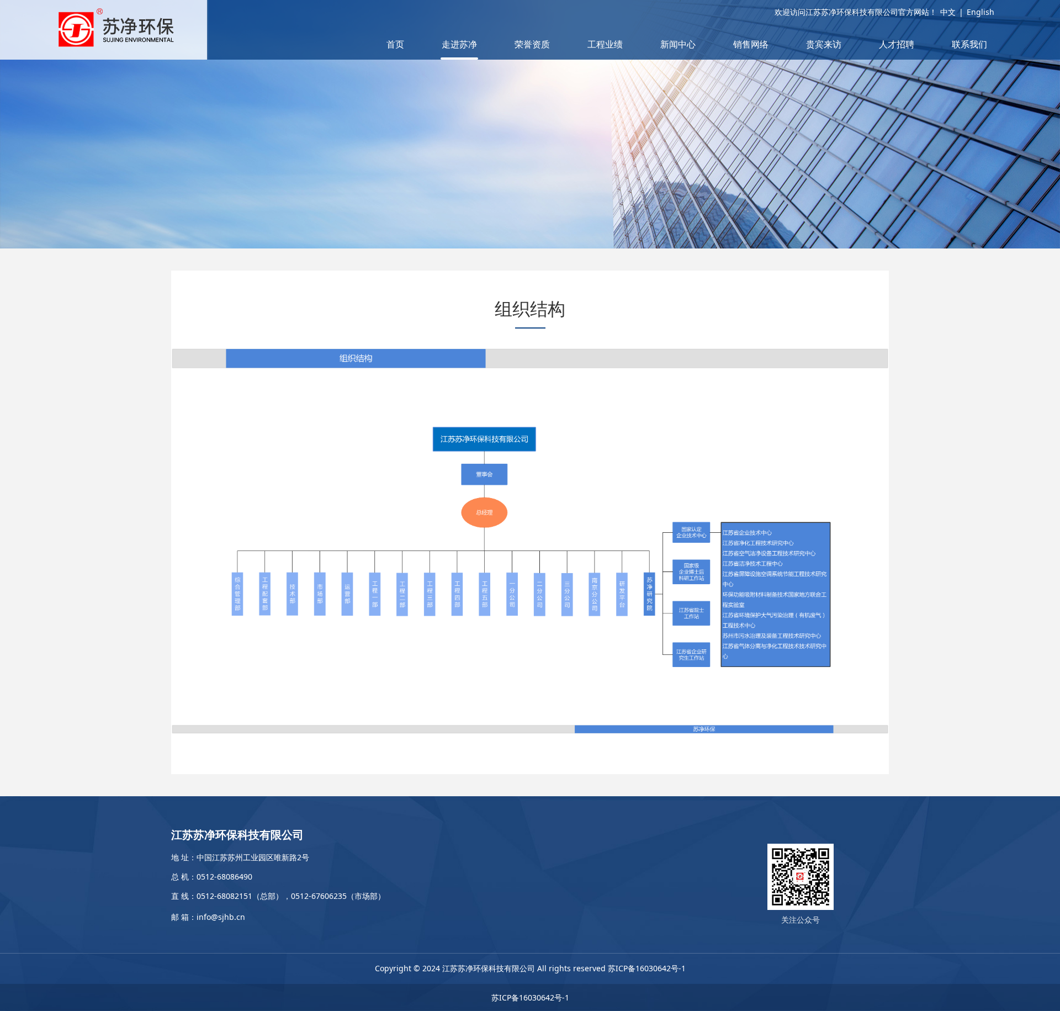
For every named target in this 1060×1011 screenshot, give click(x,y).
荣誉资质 (532, 44)
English (980, 12)
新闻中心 (678, 44)
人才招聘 (896, 44)
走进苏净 (459, 44)
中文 (948, 12)
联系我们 (969, 44)
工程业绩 (605, 44)
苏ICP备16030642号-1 (647, 968)
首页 (395, 44)
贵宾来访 (823, 44)
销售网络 (750, 44)
